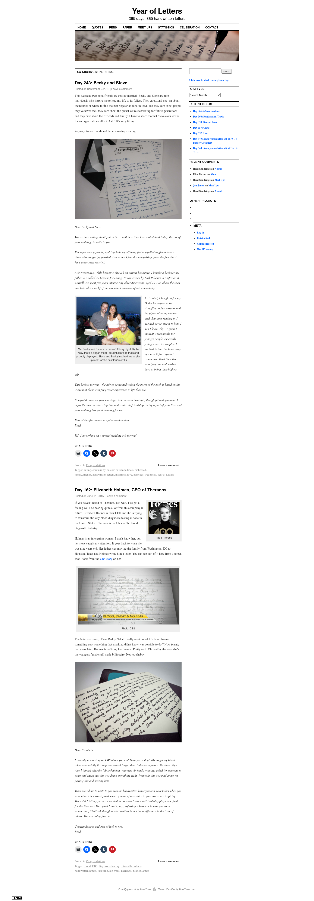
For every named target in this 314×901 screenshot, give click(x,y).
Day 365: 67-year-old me (206, 111)
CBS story (106, 559)
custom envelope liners (120, 470)
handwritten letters (103, 474)
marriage (139, 474)
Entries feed (203, 238)
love (129, 474)
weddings (150, 474)
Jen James (198, 185)
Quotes (97, 27)
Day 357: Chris (201, 127)
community (99, 470)
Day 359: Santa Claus (205, 122)
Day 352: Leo (200, 133)
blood (87, 866)
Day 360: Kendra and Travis (208, 116)
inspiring (120, 474)
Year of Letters (157, 10)
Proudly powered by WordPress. (135, 889)
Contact (211, 27)
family (78, 474)
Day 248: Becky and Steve (101, 82)
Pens (113, 27)
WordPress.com (187, 889)
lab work (114, 871)
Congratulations (95, 465)
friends (87, 474)
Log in (200, 232)
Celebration (190, 27)
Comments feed (205, 243)
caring (87, 470)
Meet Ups (145, 27)
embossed (140, 470)
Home (82, 27)
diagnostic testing (109, 866)
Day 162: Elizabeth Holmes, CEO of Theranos (120, 489)
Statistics (166, 27)
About (218, 169)
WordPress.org (205, 249)
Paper (127, 27)
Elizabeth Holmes (131, 866)
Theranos (126, 871)
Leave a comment (121, 89)
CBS (94, 866)
